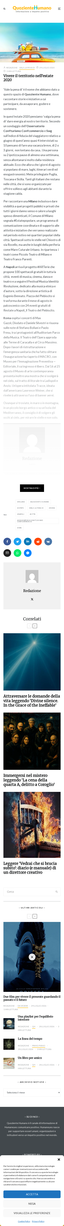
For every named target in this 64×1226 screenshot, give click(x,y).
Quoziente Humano (40, 502)
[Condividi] (7, 541)
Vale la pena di (27, 67)
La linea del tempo (30, 1038)
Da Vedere (23, 1005)
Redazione (12, 67)
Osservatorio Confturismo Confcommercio (30, 520)
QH (33, 1026)
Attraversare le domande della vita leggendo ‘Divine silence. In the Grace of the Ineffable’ (31, 700)
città (33, 514)
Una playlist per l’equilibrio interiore (35, 1018)
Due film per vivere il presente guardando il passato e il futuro (31, 998)
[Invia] (38, 541)
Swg (20, 528)
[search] (56, 892)
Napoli (21, 514)
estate (21, 508)
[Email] (7, 553)
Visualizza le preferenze (32, 1213)
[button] (59, 1159)
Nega (32, 1203)
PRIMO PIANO (38, 1045)
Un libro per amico (30, 1058)
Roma (52, 508)
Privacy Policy (38, 1221)
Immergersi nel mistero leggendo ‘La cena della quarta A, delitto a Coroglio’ (29, 780)
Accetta (32, 1194)
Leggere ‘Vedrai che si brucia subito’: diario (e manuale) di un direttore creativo (30, 868)
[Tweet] (17, 541)
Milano (21, 502)
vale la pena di (37, 508)
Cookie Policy (24, 1221)
